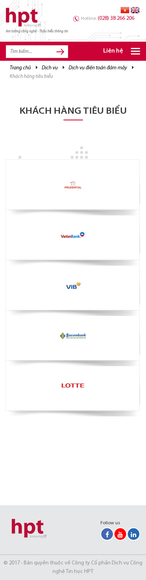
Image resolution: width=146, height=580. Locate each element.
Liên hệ (113, 51)
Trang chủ (20, 68)
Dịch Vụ (50, 68)
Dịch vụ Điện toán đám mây (98, 68)
